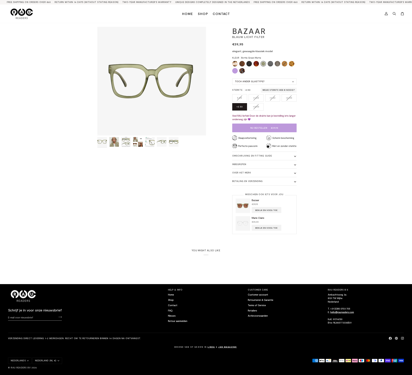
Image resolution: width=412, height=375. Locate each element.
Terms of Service (257, 305)
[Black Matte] (249, 64)
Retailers (252, 310)
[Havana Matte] (257, 64)
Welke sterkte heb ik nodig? (278, 90)
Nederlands (18, 360)
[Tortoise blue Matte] (242, 71)
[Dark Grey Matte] (271, 64)
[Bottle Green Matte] (264, 64)
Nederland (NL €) (45, 360)
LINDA (211, 347)
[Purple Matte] (235, 71)
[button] (202, 14)
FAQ (170, 310)
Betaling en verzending (247, 181)
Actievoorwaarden (258, 315)
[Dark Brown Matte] (242, 64)
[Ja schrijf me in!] (59, 316)
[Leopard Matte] (292, 64)
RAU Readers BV (21, 367)
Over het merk (241, 172)
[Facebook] (390, 338)
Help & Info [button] (175, 289)
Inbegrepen (239, 164)
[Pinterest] (396, 338)
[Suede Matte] (285, 64)
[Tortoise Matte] (235, 64)
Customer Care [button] (258, 289)
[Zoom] (103, 129)
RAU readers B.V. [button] (338, 289)
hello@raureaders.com (342, 312)
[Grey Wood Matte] (278, 64)
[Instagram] (402, 338)
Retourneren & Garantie (260, 299)
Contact (172, 305)
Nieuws (172, 315)
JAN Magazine (227, 347)
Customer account (258, 294)
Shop (171, 299)
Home (171, 294)
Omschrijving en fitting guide (252, 155)
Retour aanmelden (177, 320)
